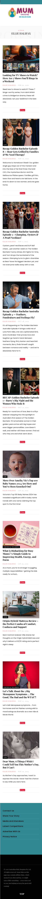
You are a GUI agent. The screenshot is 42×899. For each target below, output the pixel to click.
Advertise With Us (11, 831)
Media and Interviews (13, 821)
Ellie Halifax (9, 85)
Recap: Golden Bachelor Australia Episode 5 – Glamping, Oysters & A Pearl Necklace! (21, 234)
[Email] (27, 110)
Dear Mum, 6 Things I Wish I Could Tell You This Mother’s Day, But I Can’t (21, 764)
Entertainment (8, 71)
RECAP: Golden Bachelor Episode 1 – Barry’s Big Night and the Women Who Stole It (21, 400)
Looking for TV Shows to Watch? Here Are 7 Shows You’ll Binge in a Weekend (20, 78)
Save (23, 110)
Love (5, 145)
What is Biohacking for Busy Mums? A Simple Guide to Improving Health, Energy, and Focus (19, 555)
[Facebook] (14, 110)
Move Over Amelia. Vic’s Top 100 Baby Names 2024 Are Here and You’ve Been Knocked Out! (20, 483)
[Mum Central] (21, 12)
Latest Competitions (13, 826)
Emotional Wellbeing (11, 547)
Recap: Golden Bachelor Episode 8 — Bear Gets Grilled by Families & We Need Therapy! (21, 151)
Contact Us (8, 810)
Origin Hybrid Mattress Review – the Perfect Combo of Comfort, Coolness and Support (20, 623)
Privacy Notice (10, 836)
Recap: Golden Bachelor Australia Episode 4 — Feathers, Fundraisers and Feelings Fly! (21, 314)
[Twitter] (17, 110)
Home (5, 617)
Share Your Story (11, 815)
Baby (5, 476)
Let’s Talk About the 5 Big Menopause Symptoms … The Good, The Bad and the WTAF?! (19, 694)
